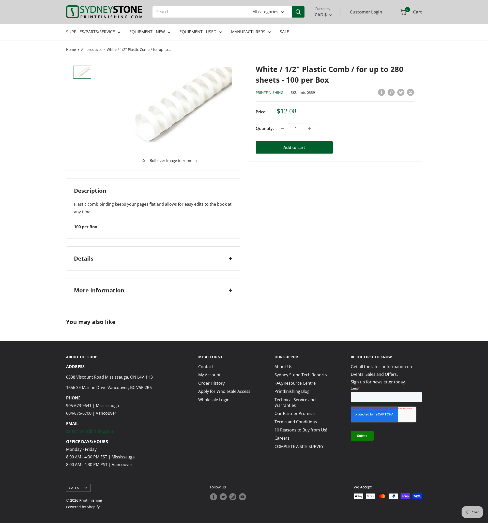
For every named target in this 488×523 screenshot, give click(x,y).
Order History (211, 383)
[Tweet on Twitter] (400, 92)
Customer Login (366, 12)
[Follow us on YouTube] (242, 496)
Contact (205, 366)
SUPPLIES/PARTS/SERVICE (90, 32)
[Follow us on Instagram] (232, 496)
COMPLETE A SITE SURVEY (299, 446)
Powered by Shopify (83, 506)
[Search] (298, 12)
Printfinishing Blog (292, 391)
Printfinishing (269, 92)
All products (91, 49)
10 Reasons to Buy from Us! (300, 430)
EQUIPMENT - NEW (147, 32)
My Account (209, 375)
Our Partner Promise (294, 413)
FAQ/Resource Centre (295, 383)
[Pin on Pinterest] (391, 92)
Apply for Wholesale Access (224, 391)
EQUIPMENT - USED (198, 32)
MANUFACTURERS (248, 32)
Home (71, 49)
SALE (284, 32)
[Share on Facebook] (381, 92)
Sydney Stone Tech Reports (300, 375)
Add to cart (294, 147)
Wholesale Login (214, 399)
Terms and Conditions (295, 422)
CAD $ (74, 487)
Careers (281, 438)
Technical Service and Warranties (295, 402)
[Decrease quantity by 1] (282, 128)
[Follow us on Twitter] (223, 496)
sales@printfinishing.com (90, 431)
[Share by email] (410, 92)
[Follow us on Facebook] (213, 496)
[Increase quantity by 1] (309, 128)
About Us (283, 366)
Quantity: (265, 128)
